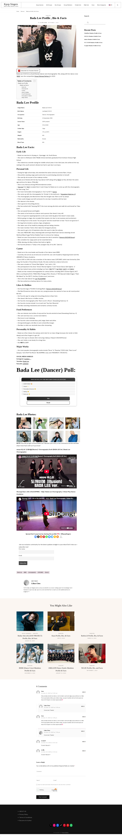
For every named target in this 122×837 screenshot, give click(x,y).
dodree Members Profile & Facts (92, 39)
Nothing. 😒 (26, 391)
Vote (48, 398)
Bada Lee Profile (23, 83)
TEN (50, 269)
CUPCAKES (40, 572)
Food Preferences (26, 94)
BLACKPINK (41, 279)
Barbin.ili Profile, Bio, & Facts (92, 636)
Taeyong (20, 187)
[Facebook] (35, 536)
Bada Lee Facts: (24, 85)
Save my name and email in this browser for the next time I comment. (54, 784)
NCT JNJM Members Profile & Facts (93, 42)
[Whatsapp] (46, 536)
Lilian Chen (43, 22)
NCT (28, 187)
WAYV (72, 269)
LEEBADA (25, 364)
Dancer (47, 572)
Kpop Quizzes (39, 5)
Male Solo (86, 5)
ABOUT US (22, 811)
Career (23, 90)
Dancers (48, 15)
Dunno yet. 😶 (27, 394)
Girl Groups (49, 5)
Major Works (25, 97)
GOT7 (65, 269)
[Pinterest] (44, 536)
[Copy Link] (55, 536)
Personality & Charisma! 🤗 (30, 389)
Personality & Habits (27, 96)
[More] (57, 536)
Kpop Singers (11, 4)
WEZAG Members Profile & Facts (92, 36)
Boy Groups (58, 5)
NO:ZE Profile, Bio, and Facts (92, 668)
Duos (93, 5)
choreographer (32, 572)
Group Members (68, 5)
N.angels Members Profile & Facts (92, 45)
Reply (84, 692)
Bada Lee (26, 361)
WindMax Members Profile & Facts (92, 33)
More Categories (101, 5)
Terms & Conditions (25, 817)
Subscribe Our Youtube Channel (29, 70)
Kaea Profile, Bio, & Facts (61, 636)
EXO (60, 269)
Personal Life (25, 89)
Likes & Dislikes (25, 92)
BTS (59, 180)
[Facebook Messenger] (49, 536)
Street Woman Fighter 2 (42, 76)
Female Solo (78, 5)
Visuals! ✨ (26, 386)
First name (22, 549)
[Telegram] (52, 536)
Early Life (24, 87)
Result (48, 402)
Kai (57, 269)
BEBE (18, 76)
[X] (38, 536)
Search (86, 16)
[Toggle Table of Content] (33, 81)
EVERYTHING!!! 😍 (28, 383)
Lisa (36, 279)
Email (20, 555)
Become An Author (25, 820)
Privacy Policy (23, 814)
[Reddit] (41, 536)
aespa (55, 192)
